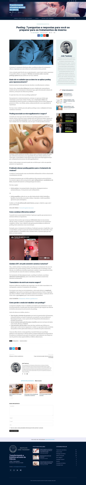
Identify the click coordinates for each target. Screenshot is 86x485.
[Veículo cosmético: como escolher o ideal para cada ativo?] (59, 101)
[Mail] (74, 1)
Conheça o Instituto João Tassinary (23, 18)
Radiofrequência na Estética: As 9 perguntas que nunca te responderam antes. (46, 450)
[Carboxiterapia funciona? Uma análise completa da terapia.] (36, 463)
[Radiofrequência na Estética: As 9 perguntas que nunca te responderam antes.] (36, 451)
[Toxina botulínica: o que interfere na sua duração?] (59, 108)
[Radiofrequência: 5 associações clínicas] (16, 388)
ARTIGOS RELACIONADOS (27, 380)
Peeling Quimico (15, 340)
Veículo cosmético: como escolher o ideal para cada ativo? (69, 101)
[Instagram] (72, 1)
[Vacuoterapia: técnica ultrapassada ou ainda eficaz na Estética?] (31, 388)
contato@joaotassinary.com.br (19, 466)
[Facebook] (70, 1)
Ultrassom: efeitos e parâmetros (28, 298)
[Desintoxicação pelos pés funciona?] (36, 457)
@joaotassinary (50, 439)
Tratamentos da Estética (43, 24)
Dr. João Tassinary (43, 9)
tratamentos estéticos (23, 340)
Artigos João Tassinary (48, 18)
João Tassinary (35, 32)
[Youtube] (76, 1)
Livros (37, 18)
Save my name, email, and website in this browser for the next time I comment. (27, 427)
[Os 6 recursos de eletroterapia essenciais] (46, 388)
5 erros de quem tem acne (26, 208)
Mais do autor (38, 380)
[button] (75, 18)
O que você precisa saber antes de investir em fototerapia (43, 357)
